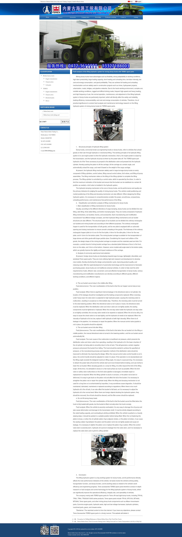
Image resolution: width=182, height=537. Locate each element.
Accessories (73, 17)
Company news (85, 17)
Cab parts (48, 85)
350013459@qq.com (49, 150)
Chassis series (49, 82)
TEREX (45, 88)
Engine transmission (51, 79)
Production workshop (110, 17)
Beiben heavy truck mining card (51, 115)
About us (60, 17)
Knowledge (98, 17)
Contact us (123, 17)
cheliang (136, 17)
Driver (47, 101)
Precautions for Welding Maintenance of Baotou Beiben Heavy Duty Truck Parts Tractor (99, 519)
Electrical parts (50, 98)
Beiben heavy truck (48, 76)
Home (47, 17)
